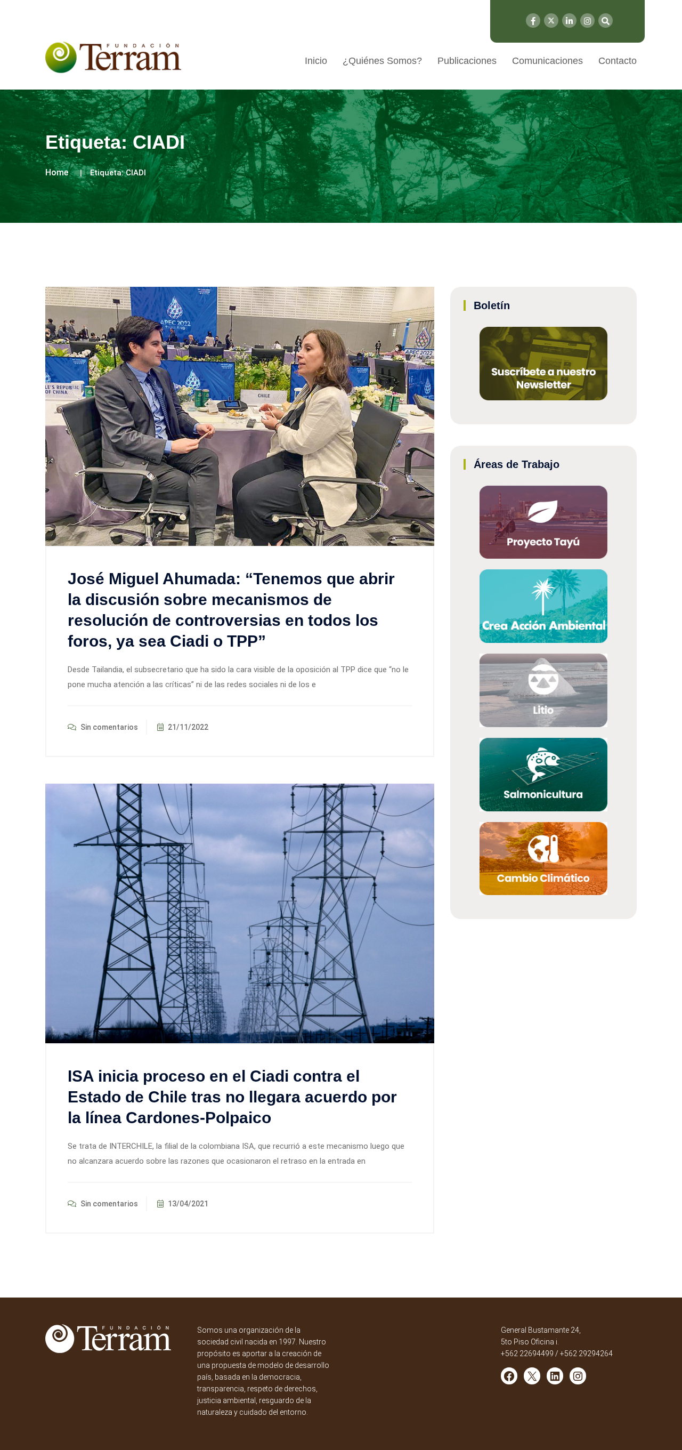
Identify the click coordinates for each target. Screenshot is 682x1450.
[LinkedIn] (569, 20)
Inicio (316, 60)
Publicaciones (467, 60)
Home (56, 172)
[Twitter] (551, 20)
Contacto (617, 60)
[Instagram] (587, 20)
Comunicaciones (547, 60)
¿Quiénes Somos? (382, 60)
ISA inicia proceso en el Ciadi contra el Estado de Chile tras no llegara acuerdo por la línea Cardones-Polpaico (232, 1096)
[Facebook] (533, 20)
